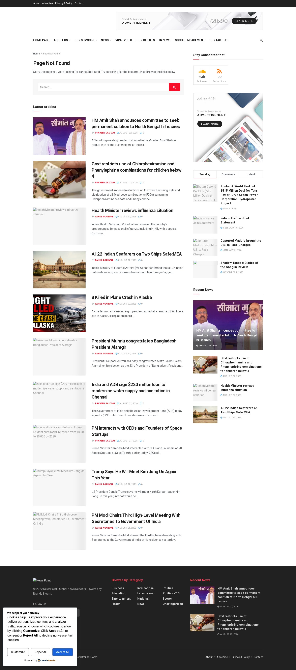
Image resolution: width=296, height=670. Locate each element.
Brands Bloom (89, 657)
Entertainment (121, 598)
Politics (168, 588)
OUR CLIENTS (146, 40)
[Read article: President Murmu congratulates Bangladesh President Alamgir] (59, 357)
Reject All (41, 652)
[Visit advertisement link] (189, 21)
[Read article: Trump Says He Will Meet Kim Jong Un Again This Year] (59, 487)
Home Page (41, 40)
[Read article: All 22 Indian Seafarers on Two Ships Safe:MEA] (59, 270)
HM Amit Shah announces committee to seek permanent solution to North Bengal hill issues (226, 335)
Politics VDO (171, 593)
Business (118, 588)
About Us (61, 40)
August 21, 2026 (128, 403)
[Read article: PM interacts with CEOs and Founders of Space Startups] (59, 444)
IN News (165, 40)
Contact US (218, 40)
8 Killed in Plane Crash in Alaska (122, 297)
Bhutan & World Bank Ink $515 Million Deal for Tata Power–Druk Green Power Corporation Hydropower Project (239, 195)
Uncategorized (173, 603)
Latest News (145, 593)
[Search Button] (261, 40)
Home (36, 53)
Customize (18, 652)
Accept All (62, 652)
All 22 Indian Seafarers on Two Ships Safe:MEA (137, 254)
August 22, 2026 (128, 132)
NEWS (105, 40)
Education (118, 593)
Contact (79, 3)
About (36, 3)
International (145, 588)
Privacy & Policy (63, 3)
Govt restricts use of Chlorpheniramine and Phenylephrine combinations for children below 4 (136, 170)
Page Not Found (52, 53)
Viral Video (123, 40)
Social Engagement (190, 40)
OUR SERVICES (84, 40)
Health (116, 603)
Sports (167, 598)
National (143, 598)
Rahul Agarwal (104, 216)
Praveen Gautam (105, 132)
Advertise (47, 3)
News (141, 603)
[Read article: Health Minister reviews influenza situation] (59, 226)
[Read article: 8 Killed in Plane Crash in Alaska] (59, 313)
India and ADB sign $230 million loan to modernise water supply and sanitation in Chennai (131, 391)
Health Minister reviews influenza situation (132, 210)
